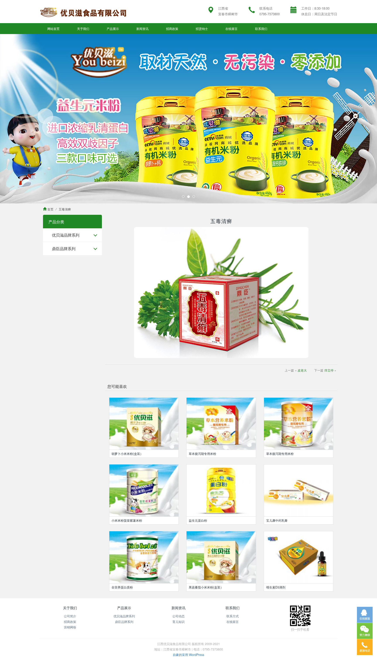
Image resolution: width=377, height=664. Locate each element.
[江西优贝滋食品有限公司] (83, 11)
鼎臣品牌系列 (63, 248)
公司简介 (70, 616)
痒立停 (329, 370)
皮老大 (302, 370)
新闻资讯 (142, 28)
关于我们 (83, 28)
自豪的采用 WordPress (188, 654)
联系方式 (232, 616)
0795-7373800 (269, 14)
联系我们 (261, 28)
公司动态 (178, 616)
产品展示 (113, 28)
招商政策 (172, 28)
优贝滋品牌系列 (65, 235)
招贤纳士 (202, 28)
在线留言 (231, 28)
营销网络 (70, 627)
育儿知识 (178, 621)
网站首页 (53, 28)
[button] (28, 118)
